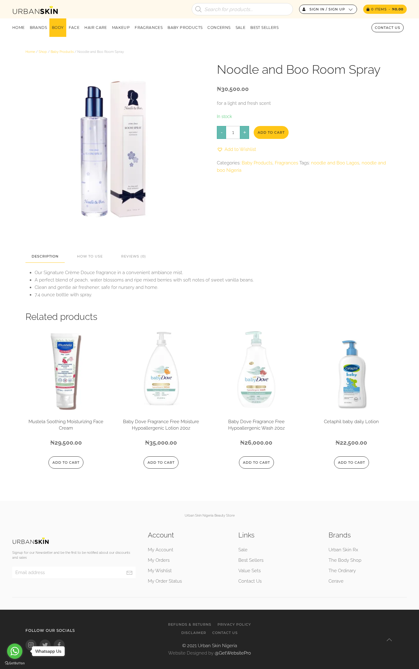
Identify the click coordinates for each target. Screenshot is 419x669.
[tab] (42, 256)
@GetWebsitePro (233, 653)
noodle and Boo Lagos (335, 163)
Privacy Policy (234, 624)
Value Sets (249, 570)
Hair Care (95, 27)
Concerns (218, 27)
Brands (38, 27)
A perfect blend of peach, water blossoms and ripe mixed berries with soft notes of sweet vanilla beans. (144, 280)
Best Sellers (264, 27)
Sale (241, 27)
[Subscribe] (129, 573)
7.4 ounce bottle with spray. (63, 294)
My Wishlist (160, 570)
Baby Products (184, 27)
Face (74, 27)
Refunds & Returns (189, 624)
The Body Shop (345, 560)
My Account (160, 550)
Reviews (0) (133, 256)
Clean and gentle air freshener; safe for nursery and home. (96, 287)
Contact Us (387, 28)
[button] (236, 149)
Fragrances (149, 27)
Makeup (121, 27)
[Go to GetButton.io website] (15, 663)
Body (58, 27)
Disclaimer (193, 633)
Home (18, 27)
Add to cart (271, 132)
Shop (43, 52)
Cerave (336, 581)
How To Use (90, 256)
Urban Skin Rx (343, 550)
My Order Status (165, 581)
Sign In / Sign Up (327, 9)
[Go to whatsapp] (14, 651)
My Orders (159, 560)
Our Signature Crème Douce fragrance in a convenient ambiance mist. (109, 272)
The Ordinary (342, 570)
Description (45, 256)
